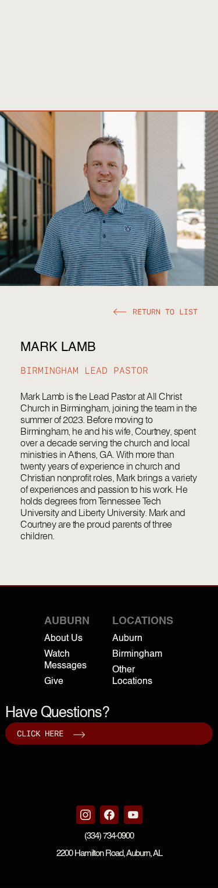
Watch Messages (65, 660)
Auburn (127, 638)
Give (53, 681)
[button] (155, 311)
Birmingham (137, 654)
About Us (63, 638)
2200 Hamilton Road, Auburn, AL (109, 853)
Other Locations (132, 675)
